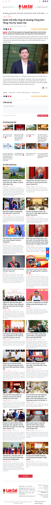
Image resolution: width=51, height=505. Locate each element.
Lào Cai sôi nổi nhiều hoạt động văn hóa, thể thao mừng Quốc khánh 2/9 (43, 155)
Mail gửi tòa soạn (6, 1)
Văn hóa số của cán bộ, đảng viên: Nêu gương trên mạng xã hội (36, 271)
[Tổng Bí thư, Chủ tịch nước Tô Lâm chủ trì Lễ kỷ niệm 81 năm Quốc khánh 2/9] (37, 173)
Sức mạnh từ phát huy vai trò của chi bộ (7, 136)
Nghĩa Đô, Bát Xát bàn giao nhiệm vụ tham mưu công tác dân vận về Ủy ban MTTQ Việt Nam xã (13, 305)
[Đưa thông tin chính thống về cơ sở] (31, 147)
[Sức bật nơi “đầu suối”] (31, 129)
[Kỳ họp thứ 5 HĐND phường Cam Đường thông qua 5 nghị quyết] (37, 448)
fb (43, 1)
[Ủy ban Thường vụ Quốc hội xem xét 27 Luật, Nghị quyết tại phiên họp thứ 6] (37, 204)
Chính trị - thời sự (9, 13)
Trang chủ (4, 13)
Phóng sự (43, 13)
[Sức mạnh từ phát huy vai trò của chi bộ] (8, 129)
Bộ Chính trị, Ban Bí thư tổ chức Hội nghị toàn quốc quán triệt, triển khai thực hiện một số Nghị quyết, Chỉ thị (43, 138)
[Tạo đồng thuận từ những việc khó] (19, 147)
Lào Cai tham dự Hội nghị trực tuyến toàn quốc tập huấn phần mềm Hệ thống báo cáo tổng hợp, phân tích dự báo (36, 397)
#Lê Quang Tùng (35, 92)
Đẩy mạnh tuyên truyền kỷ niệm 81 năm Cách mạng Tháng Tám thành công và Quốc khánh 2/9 (35, 425)
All (47, 13)
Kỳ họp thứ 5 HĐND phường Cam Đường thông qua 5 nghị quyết (36, 457)
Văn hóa (21, 13)
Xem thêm (25, 476)
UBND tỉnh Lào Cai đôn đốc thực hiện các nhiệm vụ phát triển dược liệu (13, 182)
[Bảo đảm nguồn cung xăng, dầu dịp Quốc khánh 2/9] (14, 204)
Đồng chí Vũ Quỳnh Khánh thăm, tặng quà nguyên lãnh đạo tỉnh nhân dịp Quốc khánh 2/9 (13, 366)
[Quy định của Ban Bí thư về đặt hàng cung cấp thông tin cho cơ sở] (37, 295)
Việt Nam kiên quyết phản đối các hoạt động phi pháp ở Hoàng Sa (13, 240)
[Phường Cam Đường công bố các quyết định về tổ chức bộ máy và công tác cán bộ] (14, 326)
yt (45, 1)
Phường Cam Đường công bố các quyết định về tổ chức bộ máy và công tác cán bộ (13, 336)
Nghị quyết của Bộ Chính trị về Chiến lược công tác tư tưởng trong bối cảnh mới (19, 137)
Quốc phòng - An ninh (31, 339)
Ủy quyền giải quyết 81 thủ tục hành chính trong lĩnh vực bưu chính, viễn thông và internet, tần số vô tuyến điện (8, 157)
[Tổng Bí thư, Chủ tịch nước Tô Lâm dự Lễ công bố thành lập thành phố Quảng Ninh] (14, 448)
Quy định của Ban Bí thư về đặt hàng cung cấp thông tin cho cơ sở (37, 304)
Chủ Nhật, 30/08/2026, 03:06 (3, 1)
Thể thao (34, 13)
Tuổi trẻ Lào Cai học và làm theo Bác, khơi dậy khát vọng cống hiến (36, 365)
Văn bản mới (5, 186)
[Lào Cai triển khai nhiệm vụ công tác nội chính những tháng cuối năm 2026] (14, 387)
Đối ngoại (5, 244)
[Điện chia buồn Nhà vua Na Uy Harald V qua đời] (14, 261)
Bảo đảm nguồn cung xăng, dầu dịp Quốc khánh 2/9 (12, 212)
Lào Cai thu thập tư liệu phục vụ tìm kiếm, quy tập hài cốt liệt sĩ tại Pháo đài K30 (36, 336)
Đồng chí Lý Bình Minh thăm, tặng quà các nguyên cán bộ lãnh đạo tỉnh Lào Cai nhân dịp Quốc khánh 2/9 (13, 425)
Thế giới (38, 13)
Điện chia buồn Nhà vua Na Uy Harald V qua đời (13, 270)
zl (47, 1)
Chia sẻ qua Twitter (6, 29)
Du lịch (25, 13)
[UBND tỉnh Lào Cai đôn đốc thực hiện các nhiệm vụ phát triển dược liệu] (14, 173)
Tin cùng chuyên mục (9, 165)
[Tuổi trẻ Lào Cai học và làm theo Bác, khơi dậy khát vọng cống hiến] (37, 356)
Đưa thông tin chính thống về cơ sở (31, 154)
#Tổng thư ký (12, 92)
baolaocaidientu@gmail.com (29, 496)
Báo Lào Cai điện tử (25, 7)
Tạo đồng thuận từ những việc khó (19, 154)
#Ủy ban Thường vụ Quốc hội (23, 92)
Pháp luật (30, 13)
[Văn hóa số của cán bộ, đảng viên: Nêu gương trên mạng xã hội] (37, 261)
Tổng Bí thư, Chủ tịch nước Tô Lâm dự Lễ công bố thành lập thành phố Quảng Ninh (13, 457)
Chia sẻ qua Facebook (4, 29)
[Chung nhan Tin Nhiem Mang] (41, 502)
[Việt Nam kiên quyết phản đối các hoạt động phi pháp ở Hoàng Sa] (14, 230)
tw (47, 258)
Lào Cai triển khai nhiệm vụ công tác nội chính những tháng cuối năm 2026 (12, 396)
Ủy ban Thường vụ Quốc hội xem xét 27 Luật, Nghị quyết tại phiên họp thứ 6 (37, 213)
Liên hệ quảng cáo (9, 1)
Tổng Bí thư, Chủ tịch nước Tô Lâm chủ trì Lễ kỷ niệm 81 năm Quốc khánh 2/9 (36, 182)
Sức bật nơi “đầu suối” (30, 135)
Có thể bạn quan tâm (9, 122)
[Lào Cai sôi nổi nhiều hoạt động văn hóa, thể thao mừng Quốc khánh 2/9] (43, 147)
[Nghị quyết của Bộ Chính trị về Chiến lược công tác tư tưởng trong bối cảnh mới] (19, 129)
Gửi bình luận (43, 115)
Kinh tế (14, 13)
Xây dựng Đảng (29, 274)
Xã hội (18, 13)
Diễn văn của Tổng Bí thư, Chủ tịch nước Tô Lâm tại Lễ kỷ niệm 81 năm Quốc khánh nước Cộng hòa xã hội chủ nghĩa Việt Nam (37, 241)
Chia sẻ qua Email (10, 29)
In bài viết (8, 29)
